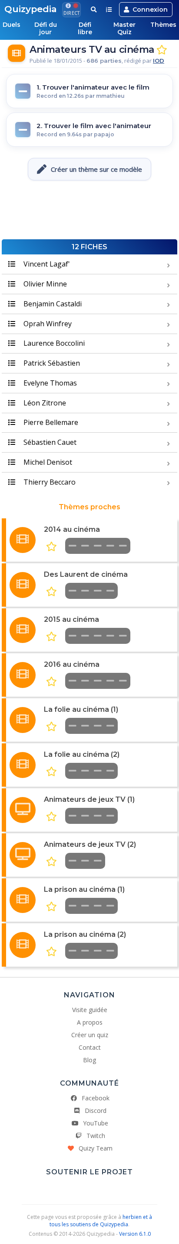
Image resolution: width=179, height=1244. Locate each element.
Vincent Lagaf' (46, 264)
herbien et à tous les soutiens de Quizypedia (101, 1220)
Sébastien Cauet (49, 442)
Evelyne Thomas (49, 383)
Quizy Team (96, 1148)
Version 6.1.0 (135, 1234)
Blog (89, 1060)
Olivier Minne (44, 284)
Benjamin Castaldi (52, 304)
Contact (90, 1047)
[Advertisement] (89, 213)
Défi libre (85, 28)
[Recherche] (93, 9)
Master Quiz (124, 28)
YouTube (95, 1123)
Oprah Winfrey (47, 323)
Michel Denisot (47, 462)
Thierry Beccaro (49, 482)
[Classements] (109, 9)
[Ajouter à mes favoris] (161, 50)
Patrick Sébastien (51, 363)
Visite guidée (89, 1010)
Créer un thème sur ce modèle (96, 169)
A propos (90, 1022)
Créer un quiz (89, 1035)
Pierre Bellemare (50, 422)
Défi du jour (45, 28)
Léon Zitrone (44, 403)
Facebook (95, 1098)
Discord (95, 1110)
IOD (158, 60)
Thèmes (163, 25)
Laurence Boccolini (53, 343)
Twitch (95, 1135)
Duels (11, 25)
